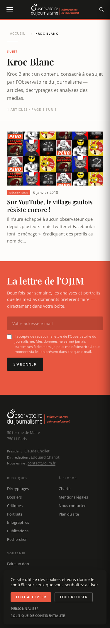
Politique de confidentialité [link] (38, 616)
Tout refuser (74, 597)
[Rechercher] (101, 9)
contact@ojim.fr (41, 463)
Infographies (18, 522)
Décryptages (18, 488)
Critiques (15, 505)
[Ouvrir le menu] (9, 9)
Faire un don (18, 563)
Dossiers (14, 497)
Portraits (14, 514)
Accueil (17, 33)
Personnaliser (25, 609)
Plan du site (69, 514)
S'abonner (25, 364)
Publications (17, 530)
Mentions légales (73, 497)
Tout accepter (31, 597)
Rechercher (17, 539)
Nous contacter (72, 505)
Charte (64, 488)
